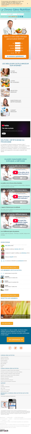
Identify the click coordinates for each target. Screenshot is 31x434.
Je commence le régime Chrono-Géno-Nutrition (10, 370)
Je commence (14, 339)
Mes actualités (3, 363)
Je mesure (11, 45)
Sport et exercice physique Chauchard (8, 381)
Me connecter (20, 14)
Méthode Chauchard (5, 358)
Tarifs (2, 366)
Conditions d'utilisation (5, 386)
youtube (21, 348)
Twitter (15, 348)
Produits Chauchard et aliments (7, 379)
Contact (2, 385)
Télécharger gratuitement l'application (8, 396)
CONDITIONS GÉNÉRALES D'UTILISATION (22, 419)
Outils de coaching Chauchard (7, 376)
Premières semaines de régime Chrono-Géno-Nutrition (11, 372)
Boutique (2, 365)
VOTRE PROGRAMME (18, 417)
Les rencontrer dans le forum (9, 267)
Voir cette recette (6, 323)
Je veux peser (10, 50)
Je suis (12, 53)
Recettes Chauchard (5, 378)
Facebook (9, 348)
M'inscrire (9, 14)
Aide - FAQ (3, 388)
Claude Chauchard (4, 357)
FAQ (9, 420)
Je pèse (12, 48)
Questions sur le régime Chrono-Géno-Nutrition (10, 375)
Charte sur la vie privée (5, 389)
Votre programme (4, 362)
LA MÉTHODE (9, 417)
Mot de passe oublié (5, 391)
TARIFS (10, 419)
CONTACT (4, 420)
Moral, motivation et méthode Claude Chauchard (10, 373)
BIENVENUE (2, 417)
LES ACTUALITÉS (3, 419)
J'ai (13, 43)
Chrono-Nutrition (4, 360)
